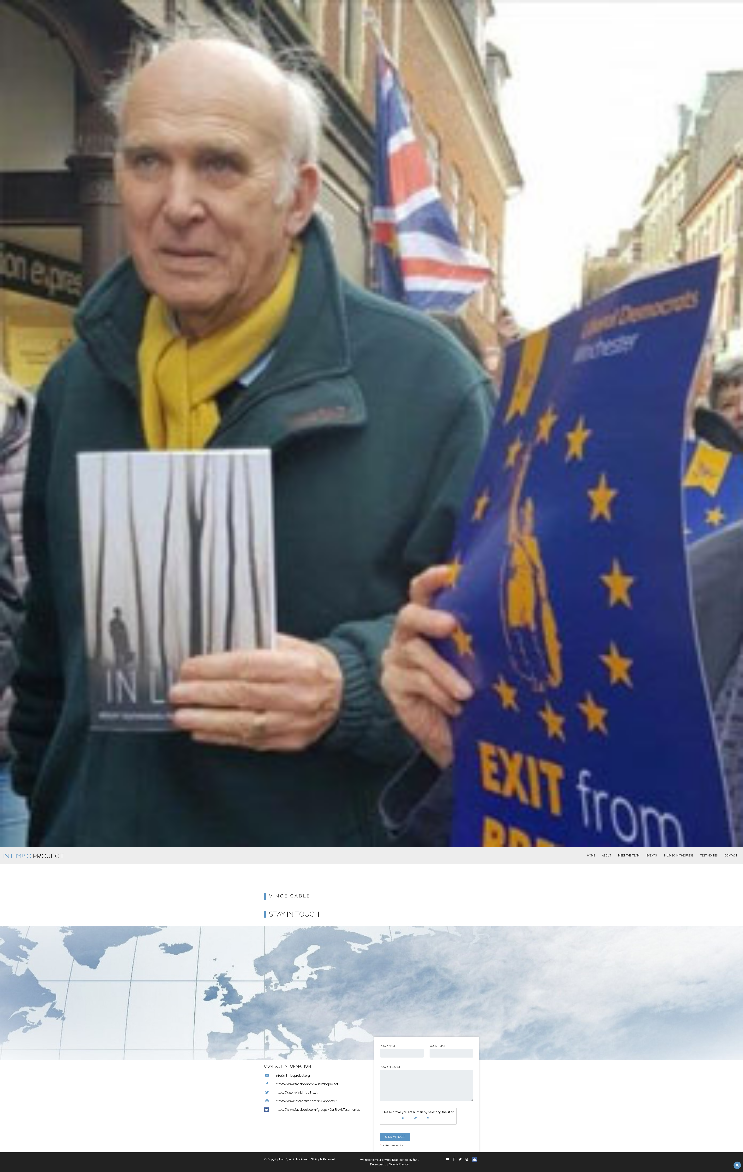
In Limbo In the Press (678, 855)
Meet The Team (628, 855)
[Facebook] (454, 1159)
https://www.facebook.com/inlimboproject (307, 1084)
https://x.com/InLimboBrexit (297, 1092)
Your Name (389, 1045)
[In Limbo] (33, 855)
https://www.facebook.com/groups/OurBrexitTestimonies (318, 1109)
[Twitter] (460, 1159)
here (416, 1160)
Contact (730, 855)
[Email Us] (447, 1159)
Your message (391, 1066)
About (606, 855)
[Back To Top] (737, 1165)
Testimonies (708, 855)
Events (651, 855)
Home (591, 855)
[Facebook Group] (474, 1159)
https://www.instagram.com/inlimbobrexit (306, 1101)
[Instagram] (467, 1159)
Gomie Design (399, 1164)
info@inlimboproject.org (293, 1075)
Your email (438, 1045)
